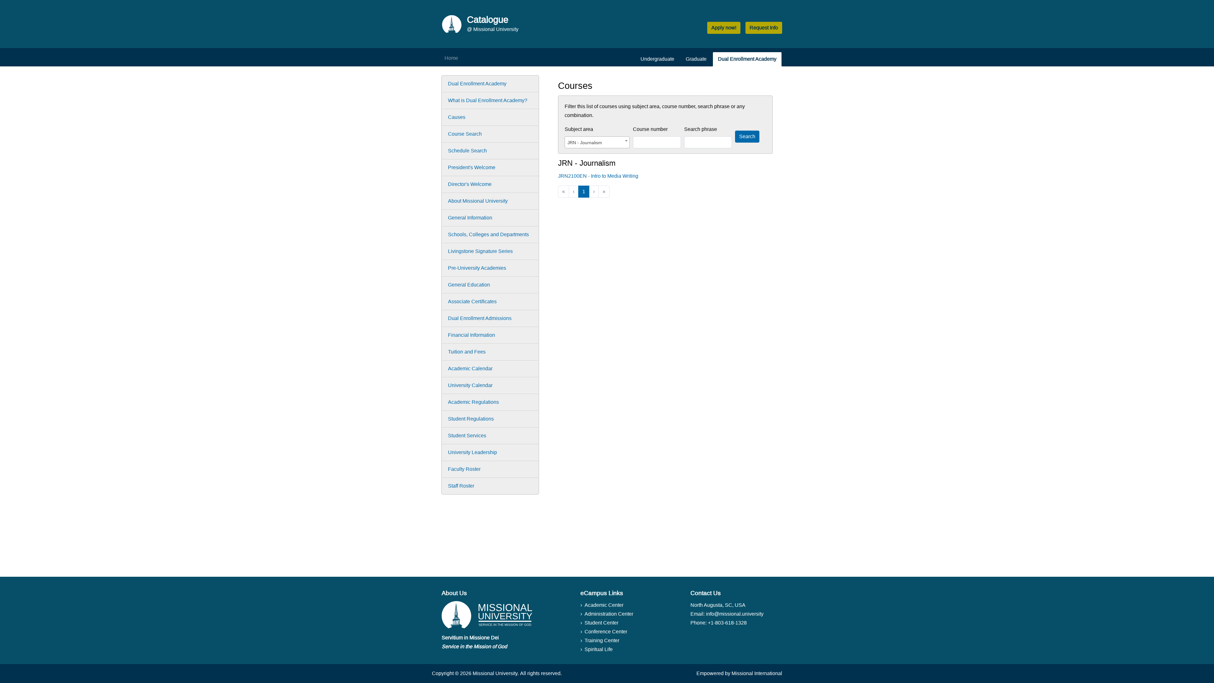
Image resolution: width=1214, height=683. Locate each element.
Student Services (467, 435)
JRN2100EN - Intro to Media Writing (598, 176)
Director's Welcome (470, 184)
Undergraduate (657, 59)
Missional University (495, 673)
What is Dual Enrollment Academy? (487, 100)
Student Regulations (471, 418)
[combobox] (597, 142)
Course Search (465, 134)
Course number (650, 129)
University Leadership (472, 452)
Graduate (696, 59)
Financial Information (471, 335)
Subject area (579, 129)
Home (451, 58)
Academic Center (604, 605)
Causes (456, 117)
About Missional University (478, 201)
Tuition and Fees (467, 351)
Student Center (601, 622)
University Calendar (470, 385)
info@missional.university (734, 614)
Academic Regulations (473, 402)
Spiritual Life (599, 649)
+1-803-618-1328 (727, 622)
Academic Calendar (470, 368)
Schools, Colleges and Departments (488, 234)
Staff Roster (461, 486)
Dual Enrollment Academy (747, 59)
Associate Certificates (472, 301)
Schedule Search (467, 150)
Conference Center (606, 631)
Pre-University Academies (477, 268)
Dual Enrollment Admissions (480, 318)
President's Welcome (471, 167)
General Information (470, 217)
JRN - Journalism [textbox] (584, 142)
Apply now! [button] (723, 27)
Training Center (602, 640)
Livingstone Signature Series (480, 251)
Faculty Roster (464, 469)
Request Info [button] (764, 27)
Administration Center (609, 614)
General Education (469, 284)
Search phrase (700, 129)
